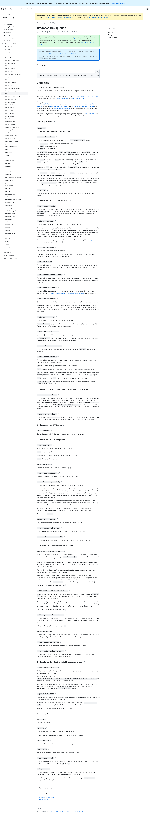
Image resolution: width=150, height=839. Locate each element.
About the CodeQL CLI (80, 39)
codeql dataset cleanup (57, 293)
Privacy (57, 811)
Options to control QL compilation (51, 440)
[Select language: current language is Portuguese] (147, 9)
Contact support (43, 799)
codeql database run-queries (58, 106)
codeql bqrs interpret (78, 98)
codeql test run (92, 240)
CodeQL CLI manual (61, 23)
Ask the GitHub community (46, 797)
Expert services (75, 811)
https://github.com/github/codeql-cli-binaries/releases (61, 53)
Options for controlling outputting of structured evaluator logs (63, 389)
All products (7, 14)
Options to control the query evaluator (53, 200)
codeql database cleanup (75, 293)
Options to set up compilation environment (55, 546)
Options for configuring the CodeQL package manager (60, 662)
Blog (82, 811)
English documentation (118, 3)
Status (62, 811)
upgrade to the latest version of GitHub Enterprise (59, 17)
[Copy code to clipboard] (97, 71)
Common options (44, 714)
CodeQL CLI (50, 23)
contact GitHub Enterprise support (98, 17)
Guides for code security (10, 258)
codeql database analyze (51, 104)
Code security (8, 18)
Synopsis (41, 65)
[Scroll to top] (146, 835)
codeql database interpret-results (87, 96)
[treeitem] (14, 24)
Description (43, 83)
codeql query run (88, 114)
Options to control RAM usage (49, 425)
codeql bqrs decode (61, 98)
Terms (51, 811)
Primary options (45, 121)
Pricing (67, 811)
